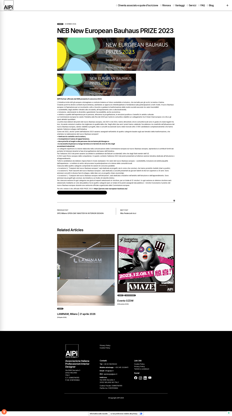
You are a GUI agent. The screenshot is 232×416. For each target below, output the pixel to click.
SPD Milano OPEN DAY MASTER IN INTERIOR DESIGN (80, 213)
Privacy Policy (105, 345)
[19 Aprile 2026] (61, 317)
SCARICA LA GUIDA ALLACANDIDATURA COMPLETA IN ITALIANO (82, 192)
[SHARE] (174, 200)
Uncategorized (130, 295)
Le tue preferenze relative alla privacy (124, 414)
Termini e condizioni (141, 369)
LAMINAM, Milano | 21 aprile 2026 (76, 314)
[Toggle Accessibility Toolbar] (4, 412)
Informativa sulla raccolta (99, 414)
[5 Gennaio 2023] (70, 24)
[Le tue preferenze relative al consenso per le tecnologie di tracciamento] (229, 413)
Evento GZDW (125, 300)
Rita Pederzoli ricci (128, 213)
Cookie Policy (105, 348)
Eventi (60, 24)
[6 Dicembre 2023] (122, 304)
